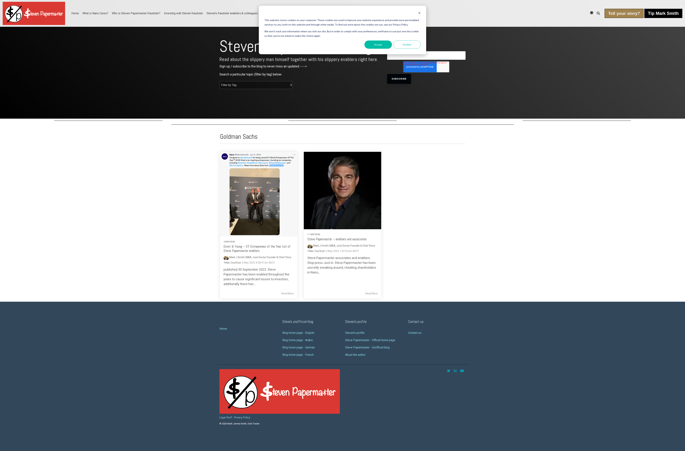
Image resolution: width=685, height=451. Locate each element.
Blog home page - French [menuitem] (298, 354)
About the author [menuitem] (355, 354)
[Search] (598, 13)
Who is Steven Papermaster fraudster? (136, 13)
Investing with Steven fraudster (183, 13)
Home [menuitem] (223, 328)
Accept (378, 44)
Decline (407, 44)
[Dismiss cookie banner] (419, 13)
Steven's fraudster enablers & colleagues (232, 13)
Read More (287, 293)
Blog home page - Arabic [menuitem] (297, 340)
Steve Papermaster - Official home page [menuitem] (370, 340)
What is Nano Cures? (95, 13)
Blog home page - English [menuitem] (298, 333)
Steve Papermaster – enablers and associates (337, 239)
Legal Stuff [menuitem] (225, 417)
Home (75, 13)
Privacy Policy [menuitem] (242, 417)
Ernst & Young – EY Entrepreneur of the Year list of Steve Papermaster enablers (257, 248)
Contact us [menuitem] (414, 333)
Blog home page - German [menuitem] (298, 347)
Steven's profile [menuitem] (354, 333)
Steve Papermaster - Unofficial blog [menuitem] (367, 347)
